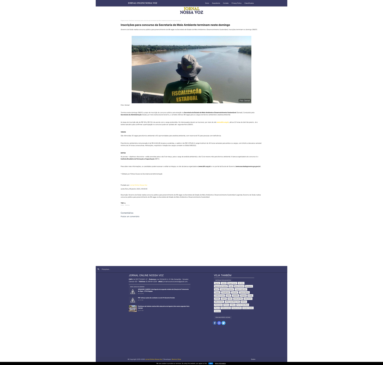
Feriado (217, 298)
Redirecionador (225, 308)
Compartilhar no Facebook (215, 323)
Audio (231, 286)
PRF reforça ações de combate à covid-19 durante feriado (156, 298)
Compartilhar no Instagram (219, 323)
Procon (217, 308)
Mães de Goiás (219, 301)
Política (232, 305)
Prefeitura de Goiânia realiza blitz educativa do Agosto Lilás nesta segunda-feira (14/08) (163, 307)
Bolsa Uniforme (239, 286)
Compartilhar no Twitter (224, 323)
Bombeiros (249, 286)
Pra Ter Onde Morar (242, 305)
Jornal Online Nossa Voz (138, 185)
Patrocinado (218, 305)
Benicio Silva (176, 359)
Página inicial (124, 20)
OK (211, 363)
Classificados (249, 3)
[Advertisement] (191, 343)
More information (220, 363)
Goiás (122, 205)
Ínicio (207, 3)
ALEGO (224, 283)
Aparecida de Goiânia (221, 286)
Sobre (253, 359)
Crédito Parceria (219, 295)
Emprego (243, 295)
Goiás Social (247, 298)
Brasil (216, 289)
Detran (228, 295)
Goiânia (224, 298)
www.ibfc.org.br (223, 122)
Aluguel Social (232, 283)
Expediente (216, 3)
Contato (226, 3)
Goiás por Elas (238, 298)
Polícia (226, 305)
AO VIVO (241, 283)
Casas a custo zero (241, 289)
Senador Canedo (248, 308)
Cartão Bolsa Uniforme (227, 289)
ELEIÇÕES (235, 295)
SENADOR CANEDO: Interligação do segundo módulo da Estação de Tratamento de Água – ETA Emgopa (163, 290)
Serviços (217, 311)
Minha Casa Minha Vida (232, 301)
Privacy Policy (236, 3)
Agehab (217, 283)
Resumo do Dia (236, 308)
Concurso (234, 292)
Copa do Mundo (244, 292)
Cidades (217, 292)
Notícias (131, 20)
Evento (250, 295)
